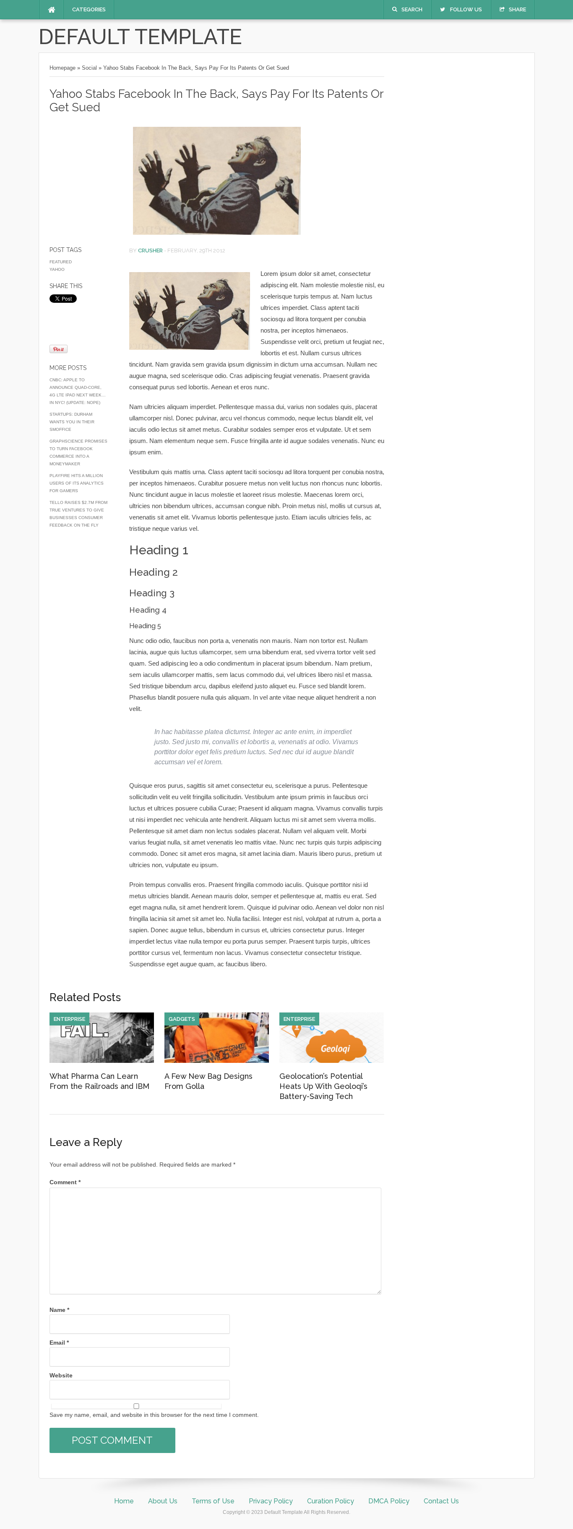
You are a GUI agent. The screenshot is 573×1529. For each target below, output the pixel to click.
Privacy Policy (271, 1501)
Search (411, 9)
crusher (150, 250)
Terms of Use (213, 1501)
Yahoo (57, 269)
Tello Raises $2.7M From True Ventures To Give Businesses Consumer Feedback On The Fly (78, 513)
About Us (162, 1501)
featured (60, 262)
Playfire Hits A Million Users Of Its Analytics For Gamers (76, 483)
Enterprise (69, 1019)
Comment (65, 1182)
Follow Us (466, 9)
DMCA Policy (388, 1501)
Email (59, 1342)
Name (59, 1309)
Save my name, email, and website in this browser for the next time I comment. (154, 1414)
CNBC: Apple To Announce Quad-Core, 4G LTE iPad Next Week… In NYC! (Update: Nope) (77, 391)
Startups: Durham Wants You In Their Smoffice (71, 422)
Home (124, 1501)
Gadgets (182, 1019)
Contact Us (441, 1501)
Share (517, 9)
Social (89, 68)
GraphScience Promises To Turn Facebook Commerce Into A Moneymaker (78, 452)
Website (61, 1375)
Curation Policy (330, 1501)
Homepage (62, 68)
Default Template (140, 36)
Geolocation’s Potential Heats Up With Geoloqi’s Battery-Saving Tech (323, 1086)
